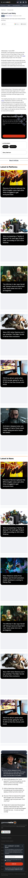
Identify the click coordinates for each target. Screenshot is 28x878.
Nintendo (5, 146)
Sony (24, 56)
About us (3, 856)
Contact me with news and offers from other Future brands (13, 860)
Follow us (17, 24)
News (3, 15)
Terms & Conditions (11, 869)
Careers (3, 853)
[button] (26, 2)
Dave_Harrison (9, 15)
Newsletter (24, 24)
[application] (14, 77)
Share (4, 24)
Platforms (3, 10)
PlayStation (13, 146)
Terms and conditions (6, 837)
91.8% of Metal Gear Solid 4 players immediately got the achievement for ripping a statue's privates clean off (14, 790)
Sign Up (14, 864)
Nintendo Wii (10, 10)
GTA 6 (9, 5)
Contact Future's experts (7, 841)
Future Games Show (16, 5)
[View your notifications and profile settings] (23, 2)
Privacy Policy (17, 868)
